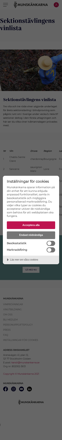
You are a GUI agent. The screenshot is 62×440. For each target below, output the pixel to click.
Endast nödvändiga (31, 234)
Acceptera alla (31, 225)
